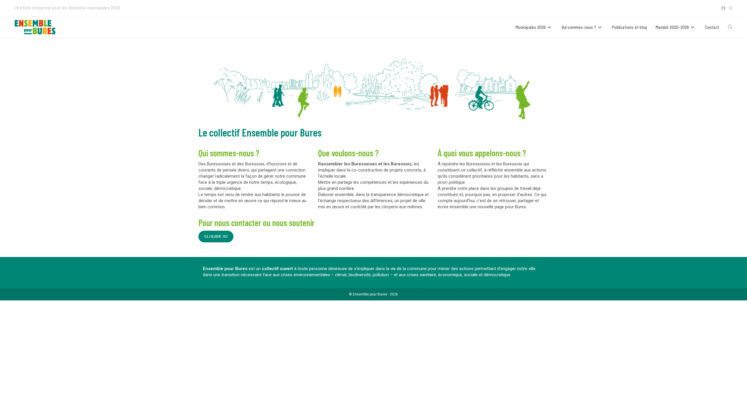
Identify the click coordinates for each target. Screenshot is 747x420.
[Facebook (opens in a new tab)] (723, 8)
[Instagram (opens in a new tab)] (729, 8)
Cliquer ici (216, 237)
